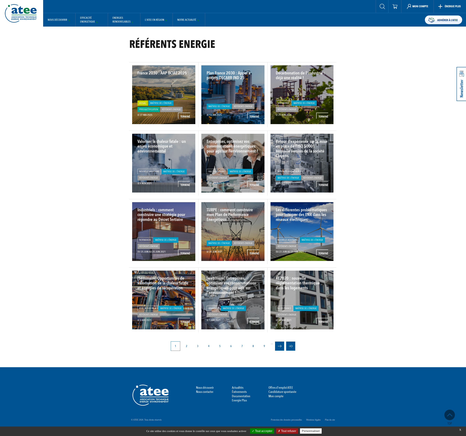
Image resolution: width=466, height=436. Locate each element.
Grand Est (213, 308)
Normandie (283, 103)
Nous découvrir (57, 20)
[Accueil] (20, 13)
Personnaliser (311, 431)
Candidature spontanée (282, 392)
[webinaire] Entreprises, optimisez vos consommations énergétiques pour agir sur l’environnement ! (231, 285)
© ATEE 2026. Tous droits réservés (146, 420)
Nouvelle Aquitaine (149, 171)
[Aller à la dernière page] (290, 346)
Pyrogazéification (148, 109)
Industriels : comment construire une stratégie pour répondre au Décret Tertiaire (161, 215)
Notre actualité (186, 20)
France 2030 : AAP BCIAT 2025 (162, 73)
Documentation (241, 396)
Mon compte (275, 396)
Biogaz (142, 103)
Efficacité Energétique (87, 20)
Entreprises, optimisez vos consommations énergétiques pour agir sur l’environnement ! (232, 146)
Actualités (237, 388)
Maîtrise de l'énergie (161, 103)
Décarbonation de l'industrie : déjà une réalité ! (300, 75)
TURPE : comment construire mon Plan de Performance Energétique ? (230, 215)
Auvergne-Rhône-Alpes (289, 171)
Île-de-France (284, 308)
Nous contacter (204, 392)
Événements (239, 392)
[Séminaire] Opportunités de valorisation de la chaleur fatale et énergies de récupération (162, 283)
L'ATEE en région (154, 20)
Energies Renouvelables (121, 20)
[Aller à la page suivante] (279, 346)
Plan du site (330, 420)
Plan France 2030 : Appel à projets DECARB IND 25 (228, 75)
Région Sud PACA (147, 308)
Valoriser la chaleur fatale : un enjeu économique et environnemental (161, 146)
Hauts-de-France (217, 171)
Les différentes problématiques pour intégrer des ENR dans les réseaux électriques (301, 215)
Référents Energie (171, 109)
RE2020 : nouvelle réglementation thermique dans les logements (298, 283)
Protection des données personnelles (286, 420)
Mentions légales (313, 420)
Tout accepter (263, 431)
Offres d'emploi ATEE (280, 388)
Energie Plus (239, 400)
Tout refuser (288, 431)
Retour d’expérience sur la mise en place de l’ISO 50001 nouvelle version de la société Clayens (301, 148)
